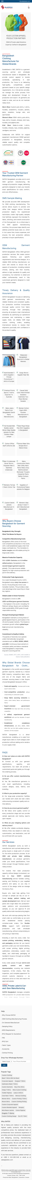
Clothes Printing (7, 1053)
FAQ (3, 1038)
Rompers (21, 1107)
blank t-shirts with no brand (10, 1078)
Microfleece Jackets (8, 1110)
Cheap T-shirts (6, 1090)
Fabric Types (6, 1045)
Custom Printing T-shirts (19, 1098)
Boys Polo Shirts (19, 1087)
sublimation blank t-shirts (9, 1084)
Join (4, 1065)
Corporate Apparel (7, 1081)
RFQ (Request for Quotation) (11, 1034)
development (26, 1135)
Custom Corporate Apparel (10, 1104)
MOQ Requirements (8, 1030)
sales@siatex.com (25, 1)
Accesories (5, 1049)
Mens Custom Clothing (19, 1090)
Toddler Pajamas (7, 1093)
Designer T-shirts (20, 1081)
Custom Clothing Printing (19, 1101)
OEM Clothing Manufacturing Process (14, 1019)
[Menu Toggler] (2, 1)
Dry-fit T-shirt (22, 1116)
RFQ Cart (5, 1041)
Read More (7, 1001)
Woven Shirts (6, 1101)
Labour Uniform (18, 1093)
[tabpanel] (16, 22)
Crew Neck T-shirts (8, 1095)
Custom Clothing (7, 1075)
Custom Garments (7, 1087)
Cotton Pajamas (20, 1110)
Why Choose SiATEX (9, 1015)
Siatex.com (9, 1125)
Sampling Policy (7, 1026)
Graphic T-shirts (8, 1113)
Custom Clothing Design (9, 1116)
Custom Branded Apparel (9, 1107)
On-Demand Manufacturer (10, 1022)
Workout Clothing (20, 1095)
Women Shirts (6, 1098)
